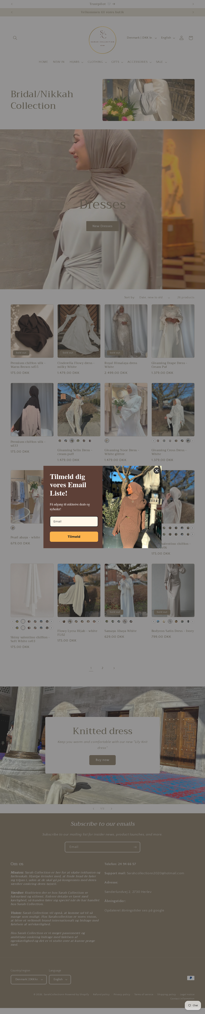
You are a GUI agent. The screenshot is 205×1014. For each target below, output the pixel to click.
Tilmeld (74, 537)
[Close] (157, 470)
